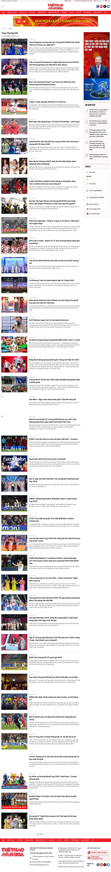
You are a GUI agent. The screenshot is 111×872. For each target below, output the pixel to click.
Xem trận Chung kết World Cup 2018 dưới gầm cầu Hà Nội (53, 677)
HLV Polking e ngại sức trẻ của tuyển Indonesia (49, 320)
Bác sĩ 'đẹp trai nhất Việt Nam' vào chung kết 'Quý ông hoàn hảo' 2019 (54, 480)
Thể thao (32, 12)
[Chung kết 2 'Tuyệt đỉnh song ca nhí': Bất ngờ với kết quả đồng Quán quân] (14, 821)
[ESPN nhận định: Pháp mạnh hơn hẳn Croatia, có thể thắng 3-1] (14, 702)
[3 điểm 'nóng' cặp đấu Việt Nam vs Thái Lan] (14, 106)
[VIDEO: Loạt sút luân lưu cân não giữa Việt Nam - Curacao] (14, 444)
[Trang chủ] (3, 12)
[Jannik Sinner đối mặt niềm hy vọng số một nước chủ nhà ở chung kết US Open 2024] (14, 146)
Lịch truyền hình (94, 209)
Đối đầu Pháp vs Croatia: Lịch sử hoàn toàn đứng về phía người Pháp (52, 797)
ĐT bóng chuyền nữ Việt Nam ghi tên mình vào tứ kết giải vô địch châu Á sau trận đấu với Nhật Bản (98, 133)
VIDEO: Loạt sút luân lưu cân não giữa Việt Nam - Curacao (53, 439)
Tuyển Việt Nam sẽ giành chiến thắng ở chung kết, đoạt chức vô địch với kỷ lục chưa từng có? (52, 182)
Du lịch (71, 12)
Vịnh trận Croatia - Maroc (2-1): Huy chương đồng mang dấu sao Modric (54, 242)
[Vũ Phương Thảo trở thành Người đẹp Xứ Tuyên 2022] (14, 285)
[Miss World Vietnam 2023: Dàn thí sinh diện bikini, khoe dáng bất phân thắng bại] (14, 166)
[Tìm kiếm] (2, 6)
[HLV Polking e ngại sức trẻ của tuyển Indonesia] (14, 325)
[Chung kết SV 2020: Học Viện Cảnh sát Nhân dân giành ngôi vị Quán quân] (14, 384)
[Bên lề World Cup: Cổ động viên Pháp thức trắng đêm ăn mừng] (14, 721)
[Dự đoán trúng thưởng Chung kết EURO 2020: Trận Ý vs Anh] (14, 344)
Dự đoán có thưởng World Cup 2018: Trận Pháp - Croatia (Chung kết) (53, 777)
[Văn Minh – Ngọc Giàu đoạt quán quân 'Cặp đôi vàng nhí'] (14, 404)
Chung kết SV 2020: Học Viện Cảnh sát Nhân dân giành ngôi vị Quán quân (54, 381)
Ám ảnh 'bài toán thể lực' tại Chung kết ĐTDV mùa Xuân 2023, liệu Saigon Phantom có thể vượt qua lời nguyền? (52, 202)
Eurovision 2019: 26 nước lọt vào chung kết (47, 459)
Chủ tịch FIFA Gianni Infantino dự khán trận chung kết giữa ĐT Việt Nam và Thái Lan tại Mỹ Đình (97, 145)
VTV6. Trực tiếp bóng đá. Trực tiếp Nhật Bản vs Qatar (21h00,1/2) (51, 519)
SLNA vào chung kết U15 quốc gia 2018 (45, 657)
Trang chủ (4, 28)
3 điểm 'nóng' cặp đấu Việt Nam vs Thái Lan (47, 102)
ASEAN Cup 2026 (12, 12)
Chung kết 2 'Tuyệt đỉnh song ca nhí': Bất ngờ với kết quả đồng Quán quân (52, 817)
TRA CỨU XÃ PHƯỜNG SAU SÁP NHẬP (83, 0)
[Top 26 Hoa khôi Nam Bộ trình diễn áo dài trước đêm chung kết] (14, 265)
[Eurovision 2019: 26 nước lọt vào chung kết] (14, 463)
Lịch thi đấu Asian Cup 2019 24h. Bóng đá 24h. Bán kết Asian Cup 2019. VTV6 (54, 539)
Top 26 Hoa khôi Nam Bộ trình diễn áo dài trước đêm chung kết (53, 262)
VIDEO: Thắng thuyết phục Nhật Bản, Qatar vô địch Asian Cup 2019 (53, 500)
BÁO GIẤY (69, 0)
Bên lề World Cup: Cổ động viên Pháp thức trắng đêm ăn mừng (52, 718)
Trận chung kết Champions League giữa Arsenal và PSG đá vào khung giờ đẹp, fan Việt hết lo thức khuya (53, 63)
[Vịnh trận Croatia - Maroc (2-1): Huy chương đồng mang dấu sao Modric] (14, 245)
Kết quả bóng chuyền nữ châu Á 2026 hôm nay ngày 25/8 (98, 157)
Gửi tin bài (98, 0)
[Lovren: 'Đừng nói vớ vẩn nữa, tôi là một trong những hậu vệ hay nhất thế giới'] (14, 761)
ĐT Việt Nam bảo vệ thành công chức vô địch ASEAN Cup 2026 (98, 123)
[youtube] (101, 6)
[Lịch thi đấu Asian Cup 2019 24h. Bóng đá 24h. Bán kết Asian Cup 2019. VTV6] (14, 543)
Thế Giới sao (87, 12)
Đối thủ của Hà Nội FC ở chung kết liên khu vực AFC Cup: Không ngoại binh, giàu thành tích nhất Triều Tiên (53, 420)
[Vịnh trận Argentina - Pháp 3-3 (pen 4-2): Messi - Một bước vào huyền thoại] (14, 225)
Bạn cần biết (98, 12)
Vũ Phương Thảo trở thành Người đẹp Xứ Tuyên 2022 (51, 280)
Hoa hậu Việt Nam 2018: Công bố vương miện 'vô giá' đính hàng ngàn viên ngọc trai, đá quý (53, 619)
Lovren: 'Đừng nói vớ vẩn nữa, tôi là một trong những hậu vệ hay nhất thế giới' (54, 758)
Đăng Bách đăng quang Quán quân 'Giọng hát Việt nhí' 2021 (54, 360)
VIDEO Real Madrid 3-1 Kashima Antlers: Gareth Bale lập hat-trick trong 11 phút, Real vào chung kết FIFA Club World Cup (54, 560)
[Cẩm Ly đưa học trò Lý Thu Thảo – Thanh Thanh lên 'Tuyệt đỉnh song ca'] (14, 583)
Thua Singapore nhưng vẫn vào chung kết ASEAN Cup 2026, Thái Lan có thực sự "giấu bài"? (54, 43)
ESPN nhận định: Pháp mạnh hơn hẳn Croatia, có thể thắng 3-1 (53, 698)
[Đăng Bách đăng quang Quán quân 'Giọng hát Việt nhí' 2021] (14, 364)
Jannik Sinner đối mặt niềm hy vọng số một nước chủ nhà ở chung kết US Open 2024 (54, 142)
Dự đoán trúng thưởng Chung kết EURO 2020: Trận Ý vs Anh (54, 340)
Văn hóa (64, 12)
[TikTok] (109, 0)
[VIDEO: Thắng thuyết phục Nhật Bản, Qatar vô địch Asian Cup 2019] (14, 503)
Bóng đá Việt (42, 12)
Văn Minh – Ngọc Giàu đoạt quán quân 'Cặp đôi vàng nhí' (52, 399)
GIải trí (78, 12)
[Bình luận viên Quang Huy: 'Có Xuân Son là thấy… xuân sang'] (14, 126)
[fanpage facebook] (97, 6)
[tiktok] (104, 6)
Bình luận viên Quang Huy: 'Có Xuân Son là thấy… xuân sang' (54, 122)
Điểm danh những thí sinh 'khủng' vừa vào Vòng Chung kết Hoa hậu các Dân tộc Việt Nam (53, 301)
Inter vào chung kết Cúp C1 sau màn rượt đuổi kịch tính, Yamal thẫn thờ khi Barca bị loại (52, 83)
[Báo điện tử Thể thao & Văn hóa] (55, 6)
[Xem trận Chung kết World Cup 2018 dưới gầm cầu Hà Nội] (14, 682)
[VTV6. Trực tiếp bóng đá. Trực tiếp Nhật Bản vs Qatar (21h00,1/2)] (14, 523)
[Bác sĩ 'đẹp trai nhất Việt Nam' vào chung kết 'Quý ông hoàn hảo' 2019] (14, 483)
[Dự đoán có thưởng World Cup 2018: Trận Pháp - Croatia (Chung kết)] (14, 781)
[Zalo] (108, 6)
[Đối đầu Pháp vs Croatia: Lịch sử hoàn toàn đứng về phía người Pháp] (14, 801)
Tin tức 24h (23, 12)
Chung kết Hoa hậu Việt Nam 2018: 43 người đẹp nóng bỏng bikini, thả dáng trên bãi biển (54, 599)
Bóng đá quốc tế (53, 12)
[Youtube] (106, 0)
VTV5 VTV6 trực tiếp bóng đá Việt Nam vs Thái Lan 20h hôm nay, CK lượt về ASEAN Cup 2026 (98, 113)
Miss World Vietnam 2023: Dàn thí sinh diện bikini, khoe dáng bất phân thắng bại (52, 162)
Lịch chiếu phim (94, 213)
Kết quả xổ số (93, 204)
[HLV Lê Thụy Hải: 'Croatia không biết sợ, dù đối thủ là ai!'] (14, 741)
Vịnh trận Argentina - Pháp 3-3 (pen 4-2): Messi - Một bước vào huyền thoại (54, 222)
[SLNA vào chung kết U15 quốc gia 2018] (14, 662)
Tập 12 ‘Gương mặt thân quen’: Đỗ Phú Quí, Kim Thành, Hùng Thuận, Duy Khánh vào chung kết (54, 639)
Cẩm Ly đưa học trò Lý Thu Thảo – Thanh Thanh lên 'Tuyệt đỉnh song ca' (53, 579)
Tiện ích (87, 166)
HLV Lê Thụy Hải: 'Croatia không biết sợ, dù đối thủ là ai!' (52, 737)
